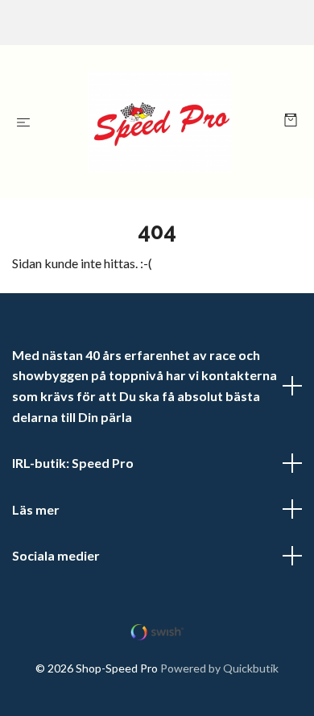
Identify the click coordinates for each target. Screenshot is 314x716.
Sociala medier (56, 555)
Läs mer (36, 509)
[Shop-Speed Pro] (160, 121)
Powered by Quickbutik (219, 668)
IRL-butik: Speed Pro (73, 462)
